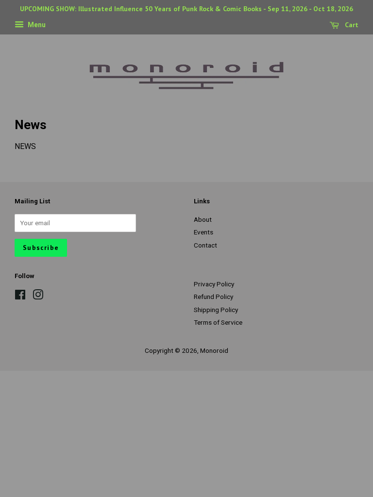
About (203, 219)
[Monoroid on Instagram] (38, 296)
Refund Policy (213, 296)
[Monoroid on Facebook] (20, 296)
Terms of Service (218, 322)
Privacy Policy (214, 284)
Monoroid (214, 350)
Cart (350, 24)
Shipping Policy (216, 310)
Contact (205, 245)
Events (203, 232)
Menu (36, 25)
